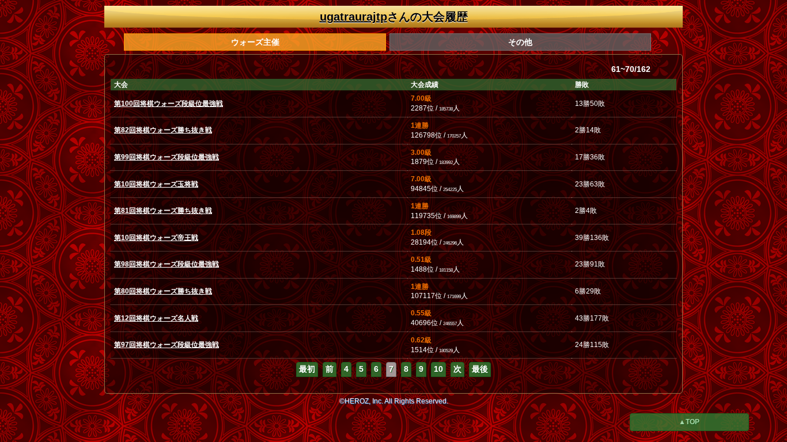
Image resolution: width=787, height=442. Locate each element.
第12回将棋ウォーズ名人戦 (156, 318)
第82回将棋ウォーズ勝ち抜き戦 (163, 130)
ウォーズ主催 (255, 42)
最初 (307, 369)
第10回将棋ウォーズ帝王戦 (156, 238)
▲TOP (689, 422)
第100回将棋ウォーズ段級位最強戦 (168, 104)
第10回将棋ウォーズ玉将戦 (156, 184)
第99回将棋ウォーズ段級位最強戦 (166, 157)
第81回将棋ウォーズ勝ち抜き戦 (163, 211)
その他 (520, 42)
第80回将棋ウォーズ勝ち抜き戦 (163, 291)
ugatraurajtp (353, 16)
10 (438, 369)
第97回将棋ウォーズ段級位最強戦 (166, 345)
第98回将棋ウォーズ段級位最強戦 (166, 264)
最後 (480, 369)
